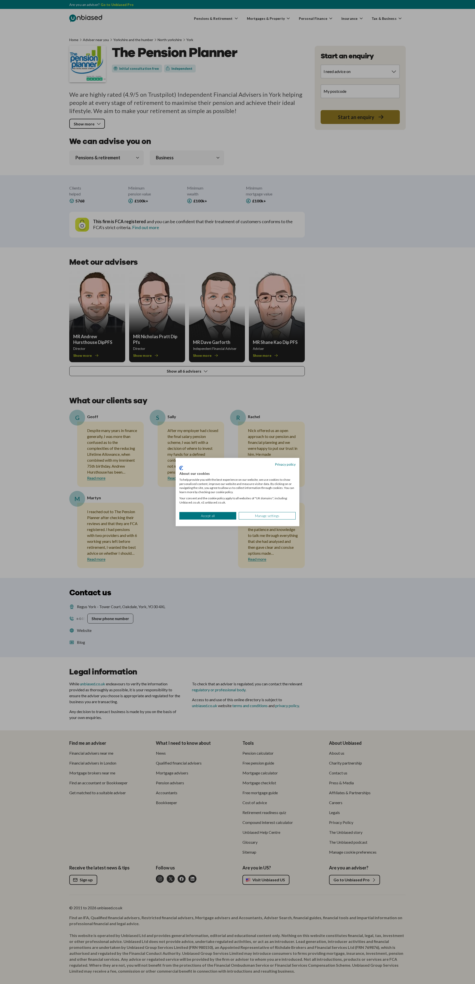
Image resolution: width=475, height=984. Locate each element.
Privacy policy (285, 464)
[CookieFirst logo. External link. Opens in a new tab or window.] (181, 468)
